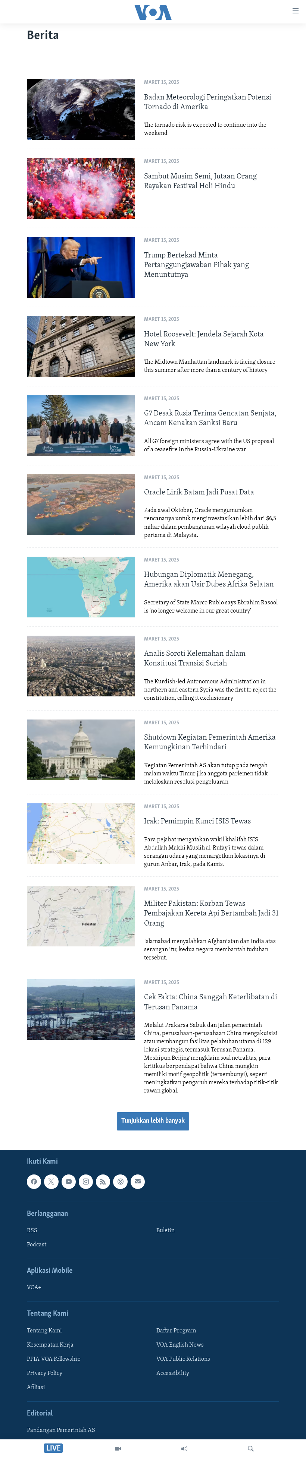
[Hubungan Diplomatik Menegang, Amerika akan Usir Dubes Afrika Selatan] (81, 587)
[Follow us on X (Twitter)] (51, 1182)
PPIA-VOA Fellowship (54, 1359)
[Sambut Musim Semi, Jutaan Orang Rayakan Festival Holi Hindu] (81, 188)
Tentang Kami (44, 1331)
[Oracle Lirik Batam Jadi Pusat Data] (81, 504)
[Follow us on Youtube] (69, 1182)
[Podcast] (120, 1182)
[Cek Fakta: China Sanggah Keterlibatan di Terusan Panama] (81, 1009)
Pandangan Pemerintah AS (61, 1431)
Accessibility (172, 1373)
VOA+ (34, 1288)
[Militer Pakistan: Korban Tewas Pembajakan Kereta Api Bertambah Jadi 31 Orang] (81, 916)
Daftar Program (176, 1331)
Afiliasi (36, 1388)
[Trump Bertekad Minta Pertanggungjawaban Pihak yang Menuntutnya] (81, 267)
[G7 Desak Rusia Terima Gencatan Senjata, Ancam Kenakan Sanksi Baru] (81, 425)
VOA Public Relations (183, 1359)
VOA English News (180, 1345)
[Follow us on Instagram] (86, 1182)
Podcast (36, 1245)
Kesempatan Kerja (50, 1345)
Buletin (165, 1231)
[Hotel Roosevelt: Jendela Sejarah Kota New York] (81, 346)
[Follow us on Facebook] (34, 1182)
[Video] (118, 1448)
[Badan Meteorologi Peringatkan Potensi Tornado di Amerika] (81, 109)
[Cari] (251, 1448)
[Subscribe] (138, 1182)
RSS (32, 1231)
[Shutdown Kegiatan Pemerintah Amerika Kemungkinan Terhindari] (81, 749)
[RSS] (103, 1182)
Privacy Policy (44, 1373)
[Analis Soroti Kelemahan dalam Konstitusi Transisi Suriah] (81, 666)
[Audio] (184, 1448)
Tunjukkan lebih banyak (153, 1121)
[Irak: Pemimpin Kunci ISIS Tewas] (81, 833)
